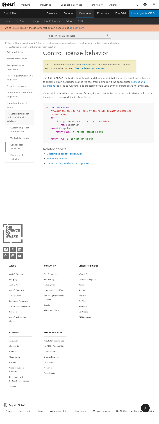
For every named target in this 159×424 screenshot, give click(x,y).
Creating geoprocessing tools (60, 43)
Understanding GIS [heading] (88, 266)
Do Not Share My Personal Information (135, 411)
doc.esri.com (76, 27)
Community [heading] (50, 266)
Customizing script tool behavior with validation (32, 47)
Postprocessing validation (17, 157)
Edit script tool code (17, 58)
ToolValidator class (19, 138)
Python (69, 21)
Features (68, 13)
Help (36, 21)
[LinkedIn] (20, 249)
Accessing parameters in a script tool (20, 77)
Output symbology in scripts (17, 105)
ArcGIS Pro (10, 12)
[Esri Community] (6, 256)
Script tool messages (17, 86)
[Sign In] (154, 4)
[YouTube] (20, 256)
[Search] (136, 4)
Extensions (103, 13)
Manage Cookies (101, 411)
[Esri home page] (8, 4)
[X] (13, 249)
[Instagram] (13, 256)
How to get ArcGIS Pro (144, 13)
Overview (51, 13)
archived (86, 64)
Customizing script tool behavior (19, 129)
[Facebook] (6, 249)
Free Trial (120, 13)
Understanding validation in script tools (68, 163)
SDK (80, 21)
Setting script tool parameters (15, 67)
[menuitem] (20, 274)
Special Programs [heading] (53, 332)
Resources (85, 13)
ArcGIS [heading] (12, 266)
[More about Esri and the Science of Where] (13, 234)
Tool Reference (52, 21)
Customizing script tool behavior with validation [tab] (18, 117)
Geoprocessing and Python (28, 43)
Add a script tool (15, 52)
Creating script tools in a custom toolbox (99, 43)
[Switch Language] (145, 4)
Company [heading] (14, 332)
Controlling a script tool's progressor (19, 94)
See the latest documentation (91, 68)
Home (7, 21)
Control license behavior (18, 147)
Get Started (22, 21)
